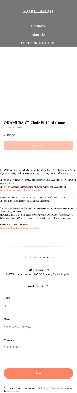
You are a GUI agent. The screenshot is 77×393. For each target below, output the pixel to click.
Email (7, 298)
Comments (10, 340)
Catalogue (38, 25)
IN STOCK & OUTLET (38, 43)
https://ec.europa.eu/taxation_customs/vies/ (20, 190)
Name (7, 319)
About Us (38, 34)
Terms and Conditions (50, 387)
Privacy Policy (13, 391)
